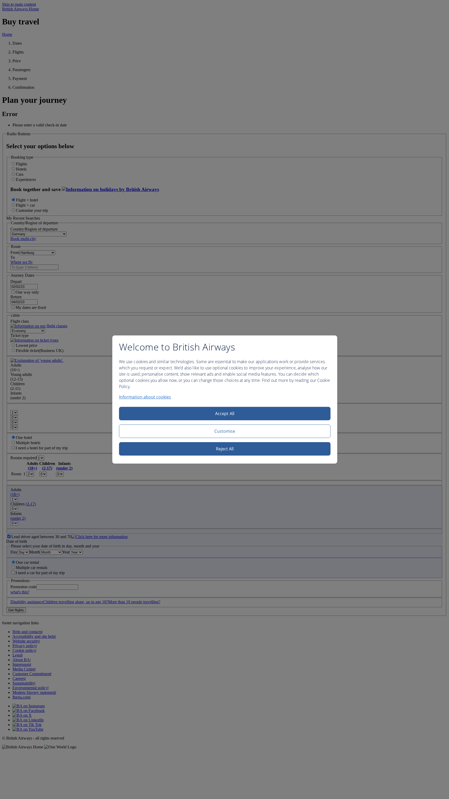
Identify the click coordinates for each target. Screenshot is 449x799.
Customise (224, 431)
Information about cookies (145, 397)
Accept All (224, 413)
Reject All (225, 449)
